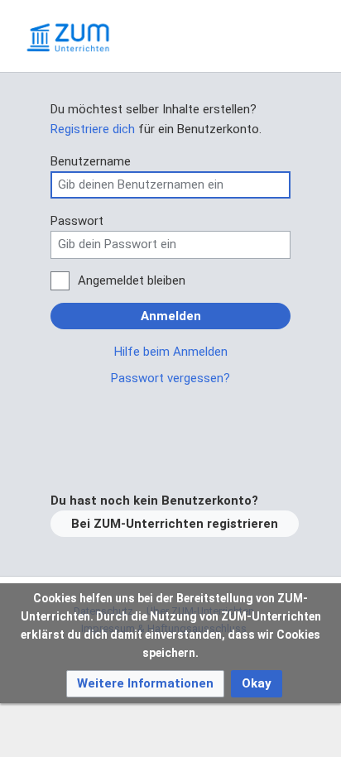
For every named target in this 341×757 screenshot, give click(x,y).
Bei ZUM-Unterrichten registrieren (174, 523)
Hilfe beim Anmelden (171, 351)
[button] (145, 683)
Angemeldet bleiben (131, 280)
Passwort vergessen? (170, 378)
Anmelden (171, 316)
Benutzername (90, 161)
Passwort (76, 220)
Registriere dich (92, 129)
